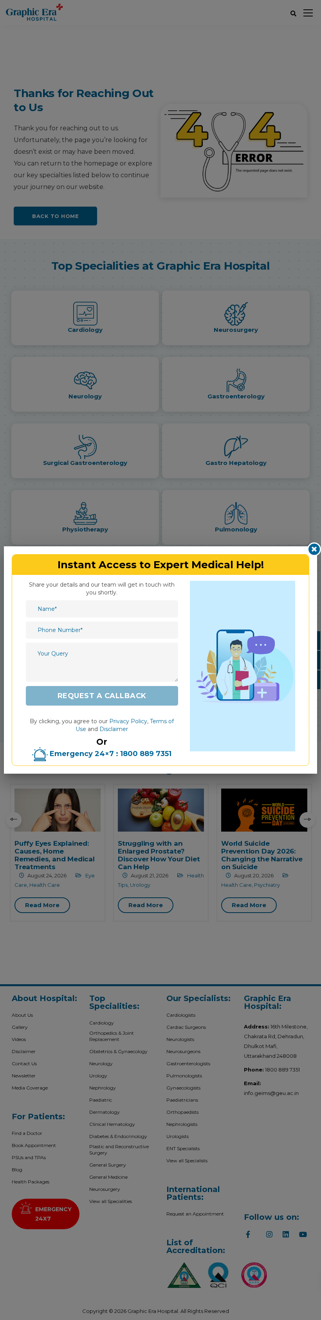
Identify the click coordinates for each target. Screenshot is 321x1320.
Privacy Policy (128, 721)
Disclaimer (113, 729)
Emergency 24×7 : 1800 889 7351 (109, 753)
